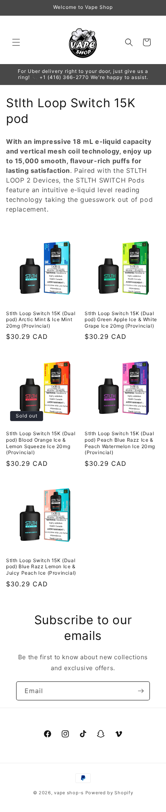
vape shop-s (69, 792)
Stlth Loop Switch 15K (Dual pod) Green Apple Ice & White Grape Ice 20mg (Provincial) (121, 319)
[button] (16, 42)
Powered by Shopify (109, 792)
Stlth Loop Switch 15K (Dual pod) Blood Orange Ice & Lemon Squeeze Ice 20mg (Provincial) (40, 442)
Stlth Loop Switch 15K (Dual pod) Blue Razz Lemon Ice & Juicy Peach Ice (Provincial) (41, 566)
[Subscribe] (140, 690)
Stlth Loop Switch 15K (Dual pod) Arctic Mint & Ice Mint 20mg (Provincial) (40, 319)
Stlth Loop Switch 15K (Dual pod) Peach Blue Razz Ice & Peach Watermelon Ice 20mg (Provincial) (120, 442)
